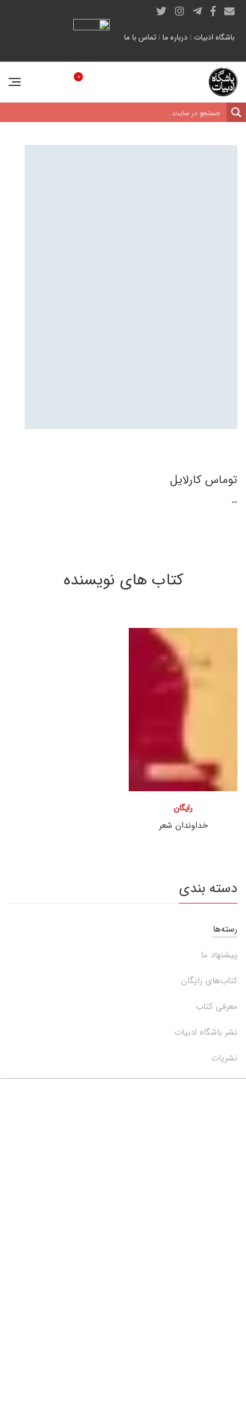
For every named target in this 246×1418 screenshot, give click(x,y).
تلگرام (197, 11)
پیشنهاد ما (219, 955)
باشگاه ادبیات (214, 38)
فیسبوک (213, 11)
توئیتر (161, 11)
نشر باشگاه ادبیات (205, 1032)
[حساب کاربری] (41, 82)
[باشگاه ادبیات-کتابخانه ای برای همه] (223, 82)
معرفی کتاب (216, 1007)
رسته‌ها (225, 929)
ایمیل (229, 11)
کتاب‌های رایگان (209, 981)
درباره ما (175, 38)
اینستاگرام (179, 11)
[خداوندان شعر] (183, 709)
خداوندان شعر (183, 825)
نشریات (224, 1058)
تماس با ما (140, 38)
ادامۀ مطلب (47, 1348)
